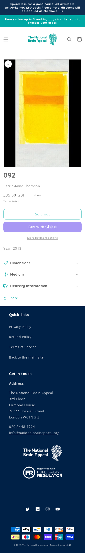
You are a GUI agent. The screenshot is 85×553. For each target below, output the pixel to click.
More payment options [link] (42, 238)
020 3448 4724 (22, 426)
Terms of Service (22, 347)
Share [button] (13, 298)
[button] (6, 39)
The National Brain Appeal (35, 545)
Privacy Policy (20, 326)
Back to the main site (26, 357)
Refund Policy (20, 337)
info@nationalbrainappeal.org (34, 432)
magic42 (67, 545)
